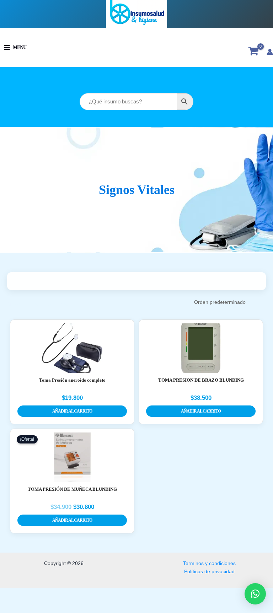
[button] (255, 593)
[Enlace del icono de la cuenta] (270, 52)
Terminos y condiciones (209, 563)
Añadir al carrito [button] (72, 411)
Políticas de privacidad (209, 571)
